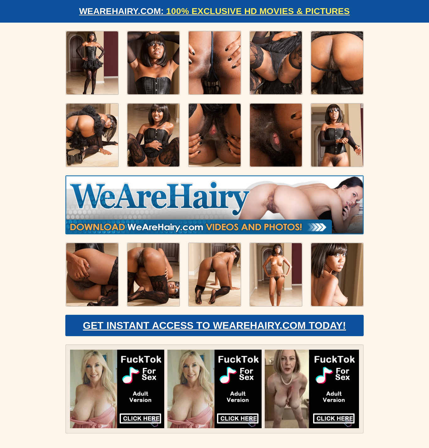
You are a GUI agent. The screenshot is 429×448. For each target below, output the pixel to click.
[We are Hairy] (214, 204)
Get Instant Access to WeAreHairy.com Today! (214, 325)
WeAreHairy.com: (214, 11)
